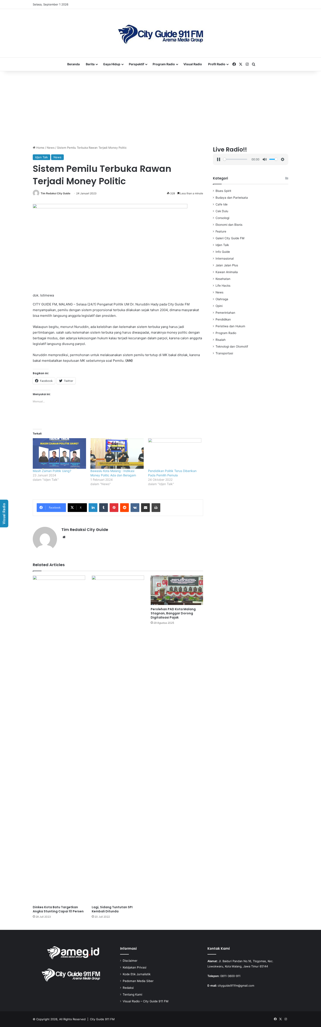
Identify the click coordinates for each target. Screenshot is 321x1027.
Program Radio (164, 64)
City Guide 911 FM (102, 1019)
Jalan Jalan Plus (227, 265)
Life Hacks (223, 285)
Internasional (225, 258)
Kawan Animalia (227, 272)
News (51, 147)
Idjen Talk (41, 157)
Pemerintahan (225, 312)
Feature (221, 231)
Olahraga (222, 299)
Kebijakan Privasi (134, 967)
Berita (90, 64)
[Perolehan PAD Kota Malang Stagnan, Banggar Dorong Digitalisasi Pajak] (177, 590)
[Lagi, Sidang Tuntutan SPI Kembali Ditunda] (118, 739)
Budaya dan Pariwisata (232, 197)
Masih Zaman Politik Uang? (52, 471)
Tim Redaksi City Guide (55, 193)
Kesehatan (223, 279)
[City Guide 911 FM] (160, 33)
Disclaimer (130, 960)
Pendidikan (223, 319)
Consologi (222, 218)
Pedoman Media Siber (138, 981)
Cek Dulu (222, 211)
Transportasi (224, 353)
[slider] (235, 159)
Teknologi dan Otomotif (232, 346)
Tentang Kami (132, 994)
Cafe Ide (222, 204)
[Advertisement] (160, 108)
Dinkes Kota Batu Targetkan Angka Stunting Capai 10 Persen (58, 909)
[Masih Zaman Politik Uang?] (59, 453)
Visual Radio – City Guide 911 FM (145, 1001)
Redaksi (128, 987)
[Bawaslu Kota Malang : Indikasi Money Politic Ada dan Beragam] (117, 453)
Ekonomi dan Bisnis (229, 224)
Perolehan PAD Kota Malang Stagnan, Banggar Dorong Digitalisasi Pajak (173, 613)
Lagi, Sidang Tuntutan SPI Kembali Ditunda (112, 909)
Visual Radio (192, 64)
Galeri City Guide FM (230, 238)
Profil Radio (216, 64)
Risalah (221, 339)
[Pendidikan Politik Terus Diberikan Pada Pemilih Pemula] (174, 453)
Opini (219, 306)
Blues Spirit (223, 191)
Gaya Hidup (111, 64)
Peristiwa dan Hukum (230, 326)
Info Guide (223, 251)
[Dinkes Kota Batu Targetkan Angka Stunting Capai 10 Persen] (59, 739)
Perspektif (136, 64)
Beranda (73, 64)
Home (39, 147)
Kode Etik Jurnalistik (136, 974)
